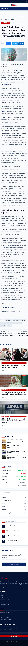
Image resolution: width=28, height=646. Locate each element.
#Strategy (3, 325)
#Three (9, 325)
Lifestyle (4, 506)
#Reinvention (13, 322)
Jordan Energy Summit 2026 (12, 540)
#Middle (23, 320)
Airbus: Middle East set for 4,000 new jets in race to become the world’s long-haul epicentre (14, 420)
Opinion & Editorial (4, 604)
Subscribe (14, 636)
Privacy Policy (6, 643)
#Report (20, 322)
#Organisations (4, 322)
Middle (16, 70)
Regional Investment (5, 602)
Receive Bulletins (14, 564)
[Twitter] (3, 587)
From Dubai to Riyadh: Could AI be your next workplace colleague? (13, 366)
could (3, 111)
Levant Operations (4, 617)
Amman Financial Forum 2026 (13, 525)
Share (9, 43)
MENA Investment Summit (12, 535)
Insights (12, 307)
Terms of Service (14, 643)
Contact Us (23, 643)
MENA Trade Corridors (5, 619)
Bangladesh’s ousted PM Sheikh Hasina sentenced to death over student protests (14, 393)
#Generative (16, 320)
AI (8, 307)
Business (4, 497)
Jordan (3, 503)
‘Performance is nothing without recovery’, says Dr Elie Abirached (6, 335)
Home (2, 16)
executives (12, 153)
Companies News (6, 500)
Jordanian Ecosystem (5, 612)
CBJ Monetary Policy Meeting (13, 530)
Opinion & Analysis (6, 513)
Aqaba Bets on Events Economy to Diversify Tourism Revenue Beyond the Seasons (16, 441)
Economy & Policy (4, 597)
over (23, 77)
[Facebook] (22, 1)
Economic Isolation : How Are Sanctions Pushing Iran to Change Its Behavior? (16, 457)
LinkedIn (21, 43)
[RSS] (26, 1)
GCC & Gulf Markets (4, 615)
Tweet (15, 43)
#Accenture (8, 320)
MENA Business (10, 16)
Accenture (4, 84)
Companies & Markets (5, 599)
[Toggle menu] (26, 8)
